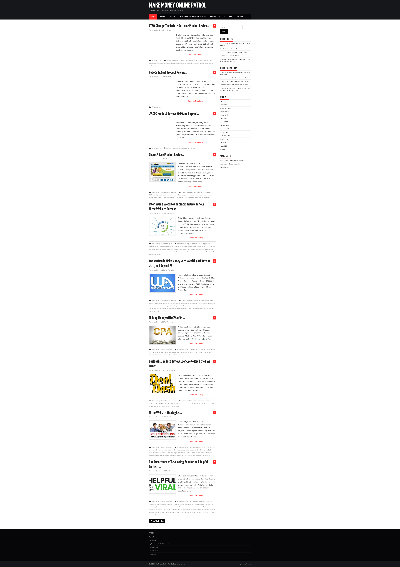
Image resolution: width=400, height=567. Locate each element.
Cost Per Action (195, 349)
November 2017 (225, 111)
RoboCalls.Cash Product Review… (168, 72)
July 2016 (223, 142)
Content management (175, 504)
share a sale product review (188, 197)
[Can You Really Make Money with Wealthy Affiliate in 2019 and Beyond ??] (162, 283)
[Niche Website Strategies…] (162, 430)
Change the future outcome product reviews (193, 60)
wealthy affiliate (173, 252)
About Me (162, 17)
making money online (201, 306)
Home (152, 17)
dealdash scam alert (197, 403)
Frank (222, 85)
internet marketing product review (188, 450)
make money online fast (161, 197)
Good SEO (174, 246)
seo (165, 252)
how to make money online (187, 246)
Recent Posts (228, 17)
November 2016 (225, 129)
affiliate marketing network (202, 192)
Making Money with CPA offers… (167, 318)
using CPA (166, 355)
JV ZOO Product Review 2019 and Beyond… (174, 114)
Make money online (186, 63)
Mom (211, 63)
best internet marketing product (200, 243)
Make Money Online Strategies (162, 243)
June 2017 (223, 118)
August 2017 (224, 115)
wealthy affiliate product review (188, 252)
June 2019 (223, 105)
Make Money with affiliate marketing (190, 249)
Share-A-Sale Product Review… (166, 155)
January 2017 (224, 125)
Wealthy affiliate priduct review (171, 308)
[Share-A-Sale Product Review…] (162, 172)
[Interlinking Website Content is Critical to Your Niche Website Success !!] (162, 226)
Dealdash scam (184, 403)
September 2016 (225, 136)
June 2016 (223, 146)
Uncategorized (156, 60)
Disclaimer (172, 17)
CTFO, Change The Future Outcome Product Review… (179, 26)
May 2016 (223, 149)
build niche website (208, 447)
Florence (169, 30)
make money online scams (169, 249)
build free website (195, 447)
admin (169, 76)
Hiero (240, 564)
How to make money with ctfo (170, 63)
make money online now (193, 303)
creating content (188, 504)
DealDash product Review (157, 403)
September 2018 (225, 108)
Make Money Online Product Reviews (164, 192)
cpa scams (156, 352)
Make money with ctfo (201, 63)
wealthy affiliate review (171, 512)
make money (199, 195)
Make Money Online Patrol (177, 5)
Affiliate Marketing (172, 60)
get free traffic (153, 450)
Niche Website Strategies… (165, 413)
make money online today (167, 306)
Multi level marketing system (158, 66)
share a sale (174, 197)
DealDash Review (172, 403)
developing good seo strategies (159, 246)
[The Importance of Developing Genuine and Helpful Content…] (162, 484)
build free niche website (197, 501)
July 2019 (223, 101)
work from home (203, 197)
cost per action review (208, 349)
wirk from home (190, 455)
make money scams (155, 355)
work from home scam (203, 455)
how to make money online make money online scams (176, 195)
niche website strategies (204, 453)
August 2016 (224, 139)
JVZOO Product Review (187, 148)
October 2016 (224, 132)
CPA (150, 352)
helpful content (158, 507)
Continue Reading (196, 54)
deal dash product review (202, 401)
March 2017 (224, 122)
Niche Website (190, 453)
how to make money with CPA (170, 352)
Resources (240, 17)
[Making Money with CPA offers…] (162, 335)
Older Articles (158, 521)
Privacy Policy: (215, 17)
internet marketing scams (203, 507)
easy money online (201, 504)
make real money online (185, 306)
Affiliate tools (153, 195)
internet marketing (203, 246)
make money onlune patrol (203, 352)
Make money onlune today (190, 509)
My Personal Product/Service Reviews (193, 17)
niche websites (158, 252)
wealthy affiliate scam (177, 455)
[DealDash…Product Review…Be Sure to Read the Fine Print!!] (162, 383)
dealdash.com (209, 403)
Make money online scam (170, 406)
